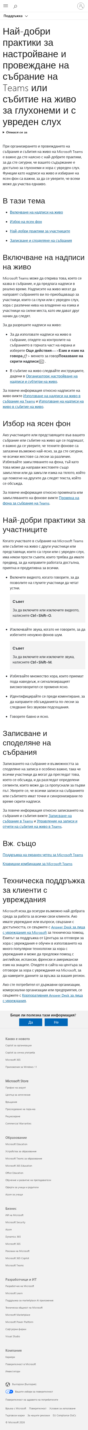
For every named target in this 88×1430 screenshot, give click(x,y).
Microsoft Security (15, 1222)
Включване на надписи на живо (36, 212)
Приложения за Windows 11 (21, 1067)
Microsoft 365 (13, 1059)
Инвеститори (12, 1371)
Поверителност (37, 1408)
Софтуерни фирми (15, 1329)
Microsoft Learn (14, 1293)
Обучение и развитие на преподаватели (28, 1180)
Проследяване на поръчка (20, 1109)
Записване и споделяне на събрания (41, 240)
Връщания (11, 1102)
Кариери (10, 1357)
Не (56, 1022)
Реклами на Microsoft (17, 1251)
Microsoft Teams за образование (23, 1158)
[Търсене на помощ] (16, 5)
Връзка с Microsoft (15, 1408)
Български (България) (24, 1384)
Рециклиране (12, 1116)
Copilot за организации (18, 1045)
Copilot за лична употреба (20, 1052)
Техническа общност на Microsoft (24, 1307)
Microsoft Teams (14, 1265)
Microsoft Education (16, 1144)
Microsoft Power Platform (19, 1322)
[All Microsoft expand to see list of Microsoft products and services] (5, 6)
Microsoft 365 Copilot (17, 1258)
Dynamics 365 (13, 1236)
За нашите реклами (39, 1415)
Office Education (14, 1172)
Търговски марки (15, 1415)
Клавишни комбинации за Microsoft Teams (37, 863)
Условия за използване (62, 1408)
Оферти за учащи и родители (22, 1187)
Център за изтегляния (17, 1094)
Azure (8, 1229)
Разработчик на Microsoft (19, 1286)
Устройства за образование (21, 1151)
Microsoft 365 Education (18, 1165)
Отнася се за (16, 132)
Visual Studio (12, 1336)
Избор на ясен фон (26, 221)
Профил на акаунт (15, 1087)
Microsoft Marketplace (17, 1314)
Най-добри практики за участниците (40, 231)
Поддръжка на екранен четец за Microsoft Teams (43, 854)
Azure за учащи (14, 1194)
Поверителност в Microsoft (20, 1364)
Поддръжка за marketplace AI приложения (29, 1300)
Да (30, 1022)
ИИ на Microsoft (14, 1215)
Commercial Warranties (18, 1123)
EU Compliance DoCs (64, 1415)
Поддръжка (13, 15)
